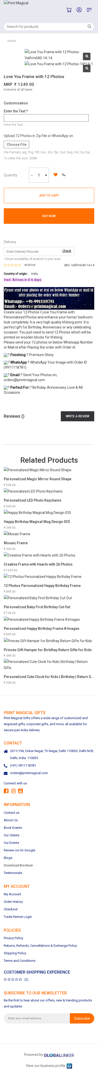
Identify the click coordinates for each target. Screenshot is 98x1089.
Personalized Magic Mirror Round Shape (37, 479)
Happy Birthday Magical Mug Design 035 (37, 522)
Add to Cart (49, 195)
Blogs (8, 858)
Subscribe (82, 1018)
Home (12, 41)
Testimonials (13, 873)
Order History (13, 902)
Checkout (11, 909)
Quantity (10, 175)
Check (66, 251)
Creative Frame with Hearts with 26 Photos (38, 564)
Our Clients (11, 835)
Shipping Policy (15, 953)
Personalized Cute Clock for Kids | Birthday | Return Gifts (50, 677)
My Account (12, 894)
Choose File (16, 145)
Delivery (10, 242)
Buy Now (49, 216)
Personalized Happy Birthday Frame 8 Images (41, 629)
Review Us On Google (19, 850)
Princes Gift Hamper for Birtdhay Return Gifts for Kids (48, 650)
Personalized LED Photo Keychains (32, 500)
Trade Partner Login (18, 917)
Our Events (11, 843)
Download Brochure (18, 865)
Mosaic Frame (16, 543)
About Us (11, 820)
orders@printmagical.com (29, 773)
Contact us (11, 812)
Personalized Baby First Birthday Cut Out (37, 607)
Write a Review (77, 416)
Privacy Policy (13, 938)
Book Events (13, 828)
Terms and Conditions (19, 961)
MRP (8, 84)
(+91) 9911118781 (23, 766)
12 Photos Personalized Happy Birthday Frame (42, 586)
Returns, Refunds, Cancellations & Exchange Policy (40, 945)
